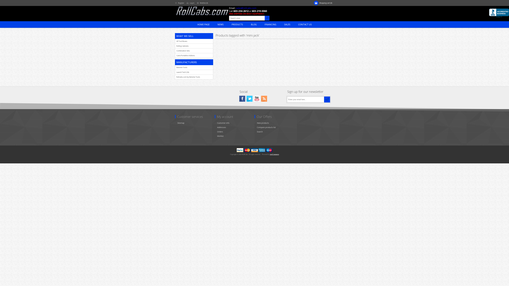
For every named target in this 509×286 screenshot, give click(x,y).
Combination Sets (183, 51)
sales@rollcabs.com (246, 8)
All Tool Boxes (181, 41)
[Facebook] (242, 99)
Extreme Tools (181, 67)
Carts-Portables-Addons (185, 55)
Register (181, 3)
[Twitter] (250, 99)
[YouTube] (257, 99)
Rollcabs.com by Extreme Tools (188, 77)
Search (260, 131)
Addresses (221, 127)
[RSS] (264, 99)
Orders (220, 131)
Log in (192, 3)
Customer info (223, 123)
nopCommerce (274, 154)
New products (263, 123)
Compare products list (266, 127)
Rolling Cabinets (182, 46)
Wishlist (220, 136)
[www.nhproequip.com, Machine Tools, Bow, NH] (499, 13)
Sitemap (180, 123)
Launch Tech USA (182, 72)
